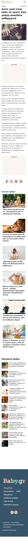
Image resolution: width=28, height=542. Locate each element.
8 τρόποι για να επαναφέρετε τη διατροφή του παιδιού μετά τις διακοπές (17, 374)
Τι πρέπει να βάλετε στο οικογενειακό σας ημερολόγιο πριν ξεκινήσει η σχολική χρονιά (17, 391)
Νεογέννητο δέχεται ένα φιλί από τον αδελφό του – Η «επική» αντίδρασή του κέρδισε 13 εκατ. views (17, 416)
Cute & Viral (8, 501)
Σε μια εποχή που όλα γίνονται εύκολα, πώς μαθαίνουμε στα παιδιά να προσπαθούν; (17, 435)
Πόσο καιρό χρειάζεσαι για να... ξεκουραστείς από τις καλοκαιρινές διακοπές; (17, 364)
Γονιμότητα (8, 488)
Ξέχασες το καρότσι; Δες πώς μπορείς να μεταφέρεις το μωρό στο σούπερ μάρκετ (17, 382)
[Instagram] (16, 512)
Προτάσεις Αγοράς (11, 505)
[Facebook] (12, 512)
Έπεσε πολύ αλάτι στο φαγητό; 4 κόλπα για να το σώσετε (17, 442)
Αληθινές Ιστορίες (11, 498)
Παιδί (18, 491)
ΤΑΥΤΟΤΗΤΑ (6, 522)
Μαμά (3, 6)
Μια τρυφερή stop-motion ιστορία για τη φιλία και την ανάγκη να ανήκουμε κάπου (17, 399)
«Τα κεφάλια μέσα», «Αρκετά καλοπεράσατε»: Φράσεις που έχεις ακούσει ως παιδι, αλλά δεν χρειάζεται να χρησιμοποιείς (17, 426)
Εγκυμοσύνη (9, 491)
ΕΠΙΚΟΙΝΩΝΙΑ (7, 527)
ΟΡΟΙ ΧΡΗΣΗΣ (15, 522)
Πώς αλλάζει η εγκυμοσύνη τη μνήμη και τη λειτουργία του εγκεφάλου (17, 408)
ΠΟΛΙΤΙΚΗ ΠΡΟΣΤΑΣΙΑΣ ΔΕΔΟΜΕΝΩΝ (13, 524)
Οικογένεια (8, 495)
